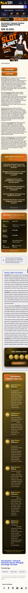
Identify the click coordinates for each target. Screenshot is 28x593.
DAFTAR (21, 19)
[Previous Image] (1, 45)
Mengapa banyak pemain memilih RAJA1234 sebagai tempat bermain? (14, 173)
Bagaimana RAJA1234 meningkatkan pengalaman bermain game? (14, 180)
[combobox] (12, 6)
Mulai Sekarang (19, 363)
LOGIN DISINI (9, 73)
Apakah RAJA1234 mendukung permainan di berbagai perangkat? (14, 188)
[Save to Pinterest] (17, 588)
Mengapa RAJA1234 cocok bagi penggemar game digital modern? (14, 201)
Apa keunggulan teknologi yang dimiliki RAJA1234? (14, 194)
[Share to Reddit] (21, 588)
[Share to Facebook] (8, 588)
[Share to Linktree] (13, 588)
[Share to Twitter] (4, 588)
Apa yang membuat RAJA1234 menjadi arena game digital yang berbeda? (14, 165)
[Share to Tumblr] (26, 588)
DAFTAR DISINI (9, 69)
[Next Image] (27, 45)
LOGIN (7, 19)
